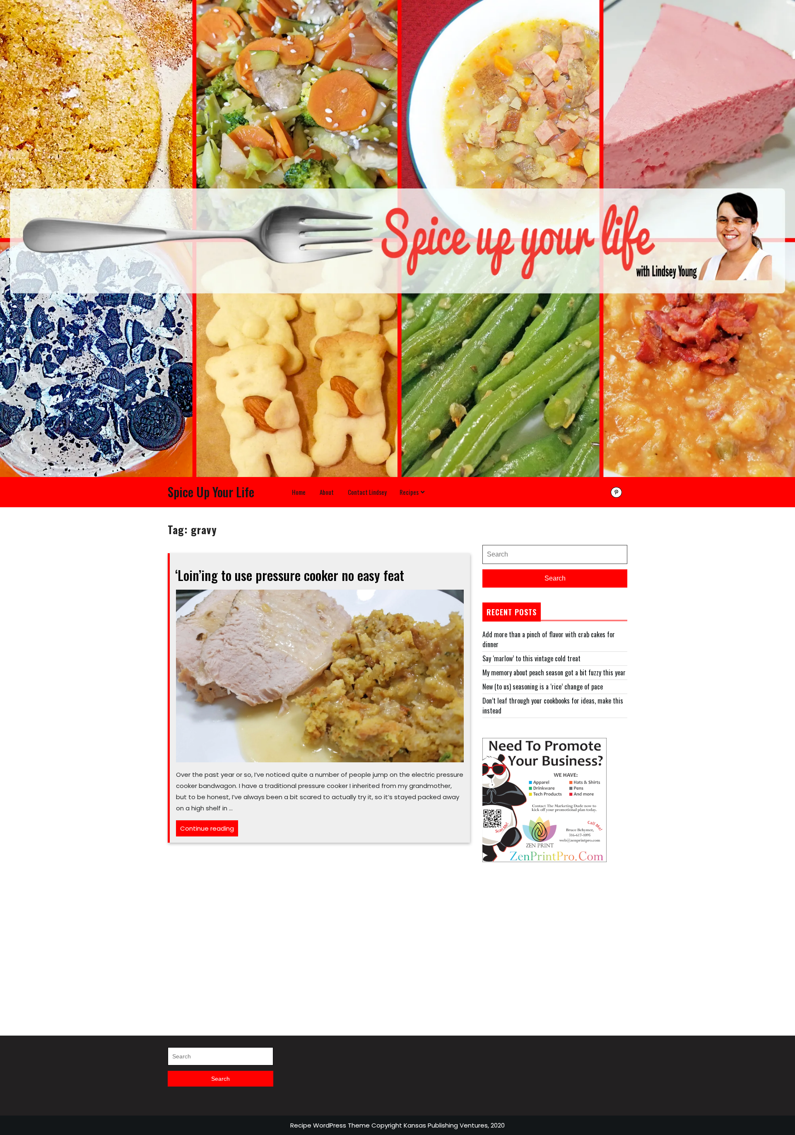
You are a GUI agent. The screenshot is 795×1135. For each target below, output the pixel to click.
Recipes (409, 491)
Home (299, 491)
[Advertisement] (554, 940)
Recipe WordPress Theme (330, 1125)
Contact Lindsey (367, 491)
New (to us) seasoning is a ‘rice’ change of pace (542, 687)
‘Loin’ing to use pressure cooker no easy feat (289, 575)
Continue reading (209, 830)
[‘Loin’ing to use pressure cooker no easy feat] (320, 675)
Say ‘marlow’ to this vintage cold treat (531, 658)
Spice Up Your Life (211, 491)
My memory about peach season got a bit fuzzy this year (554, 672)
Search (555, 578)
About (327, 491)
